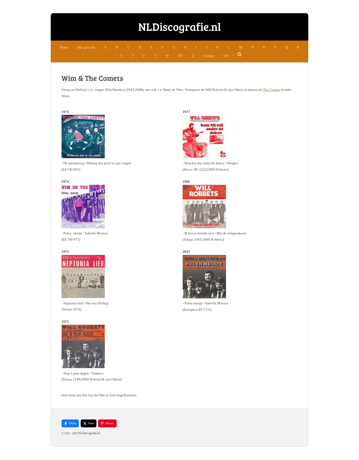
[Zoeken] (240, 55)
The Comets (271, 90)
